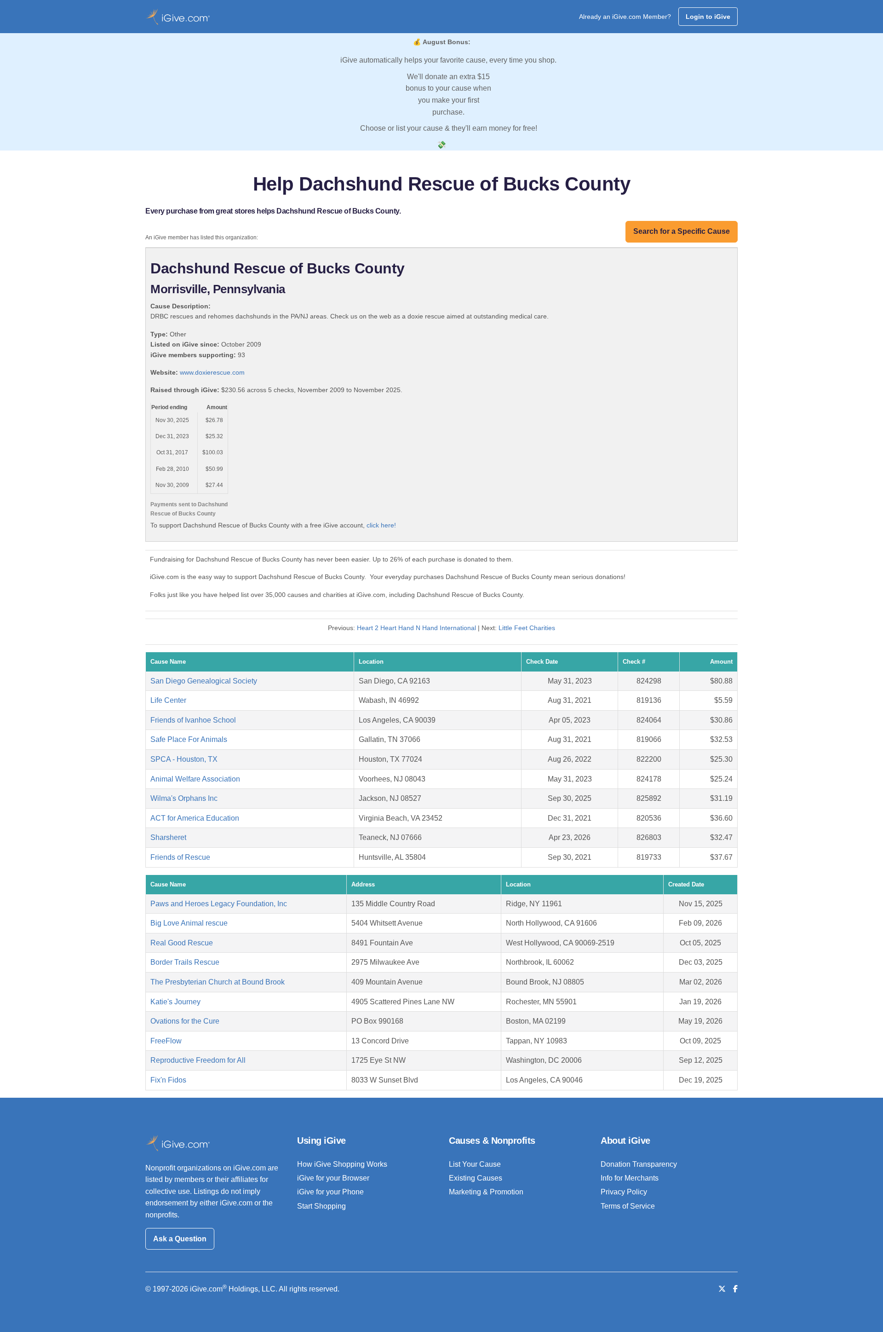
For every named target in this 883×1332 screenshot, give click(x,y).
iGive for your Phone (330, 1192)
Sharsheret (168, 837)
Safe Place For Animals (188, 739)
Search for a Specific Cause (681, 231)
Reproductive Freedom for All (198, 1060)
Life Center (168, 700)
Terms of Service (628, 1206)
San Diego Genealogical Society (203, 681)
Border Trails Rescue (184, 962)
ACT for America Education (194, 818)
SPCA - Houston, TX (184, 759)
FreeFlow (166, 1041)
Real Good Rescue (181, 943)
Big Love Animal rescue (189, 923)
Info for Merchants (630, 1178)
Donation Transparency (639, 1164)
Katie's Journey (175, 1002)
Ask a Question (179, 1239)
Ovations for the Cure (184, 1021)
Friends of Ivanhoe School (193, 720)
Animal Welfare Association (195, 779)
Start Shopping (321, 1206)
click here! (381, 525)
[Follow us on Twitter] (722, 1289)
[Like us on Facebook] (735, 1289)
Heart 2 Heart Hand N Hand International (416, 627)
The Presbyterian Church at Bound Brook (217, 982)
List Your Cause (475, 1164)
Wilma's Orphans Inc (184, 798)
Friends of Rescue (180, 857)
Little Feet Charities (527, 627)
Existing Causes (475, 1178)
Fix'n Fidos (168, 1080)
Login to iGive (708, 16)
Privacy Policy (624, 1192)
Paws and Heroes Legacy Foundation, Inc (218, 904)
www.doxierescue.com (212, 372)
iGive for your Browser (333, 1178)
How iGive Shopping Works (342, 1164)
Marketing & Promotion (486, 1192)
